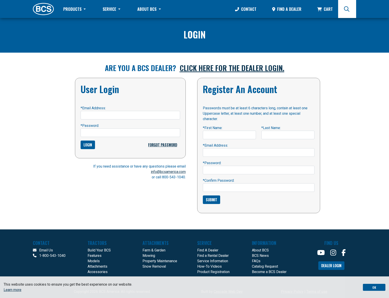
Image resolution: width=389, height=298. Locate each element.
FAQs (256, 261)
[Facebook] (344, 253)
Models (94, 261)
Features (95, 255)
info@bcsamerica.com (168, 172)
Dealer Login (331, 265)
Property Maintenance (159, 261)
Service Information (212, 261)
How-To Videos (209, 266)
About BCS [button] (147, 9)
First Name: (212, 128)
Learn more (12, 290)
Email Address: (93, 108)
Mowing (148, 255)
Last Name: (271, 128)
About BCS (260, 250)
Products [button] (73, 9)
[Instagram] (333, 253)
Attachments (97, 266)
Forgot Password (162, 145)
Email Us (45, 250)
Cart (328, 9)
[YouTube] (321, 253)
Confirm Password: (218, 180)
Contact (248, 9)
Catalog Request (265, 266)
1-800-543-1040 (52, 255)
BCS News (260, 255)
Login (88, 145)
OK (374, 287)
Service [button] (110, 9)
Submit (211, 199)
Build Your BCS (99, 250)
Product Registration (213, 272)
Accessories (98, 272)
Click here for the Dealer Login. (232, 68)
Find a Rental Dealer (213, 255)
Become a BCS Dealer (269, 272)
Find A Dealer (207, 250)
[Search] (347, 9)
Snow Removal (154, 266)
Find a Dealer (288, 9)
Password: (90, 125)
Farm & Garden (153, 250)
